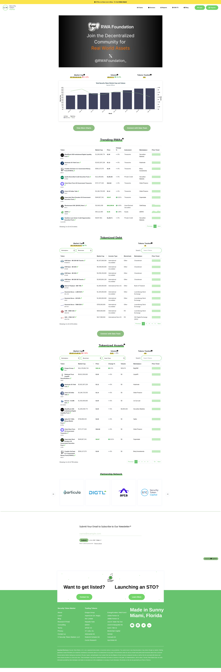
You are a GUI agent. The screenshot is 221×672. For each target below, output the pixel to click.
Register (213, 7)
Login (200, 7)
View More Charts (84, 128)
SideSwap (142, 205)
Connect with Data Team (137, 128)
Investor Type (113, 256)
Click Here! (123, 2)
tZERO (141, 212)
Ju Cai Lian (136, 400)
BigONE (135, 368)
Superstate (142, 197)
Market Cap (99, 150)
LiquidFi (135, 374)
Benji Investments (138, 451)
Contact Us (84, 597)
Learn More (136, 597)
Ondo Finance (143, 183)
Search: (138, 250)
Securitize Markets (139, 409)
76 (154, 461)
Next (159, 323)
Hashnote (142, 162)
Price (108, 150)
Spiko (135, 419)
